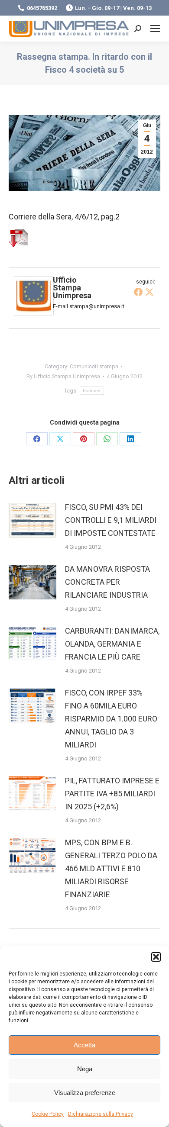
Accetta (84, 1045)
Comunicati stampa (94, 366)
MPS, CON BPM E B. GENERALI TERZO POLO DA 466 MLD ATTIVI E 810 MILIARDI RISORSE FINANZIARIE (111, 868)
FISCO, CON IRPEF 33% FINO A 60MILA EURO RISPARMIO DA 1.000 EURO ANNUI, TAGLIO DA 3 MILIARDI (111, 718)
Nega (84, 1068)
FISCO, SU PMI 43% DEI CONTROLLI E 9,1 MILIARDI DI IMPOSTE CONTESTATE (110, 520)
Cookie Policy (48, 1114)
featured (92, 390)
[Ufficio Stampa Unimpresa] (34, 313)
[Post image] (32, 520)
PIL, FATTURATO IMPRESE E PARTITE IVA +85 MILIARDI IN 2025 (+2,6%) (112, 793)
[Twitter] (149, 292)
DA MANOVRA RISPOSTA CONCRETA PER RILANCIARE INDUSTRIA (107, 581)
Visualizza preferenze (84, 1092)
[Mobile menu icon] (155, 28)
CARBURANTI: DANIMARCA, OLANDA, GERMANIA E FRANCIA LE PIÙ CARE (112, 643)
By (63, 376)
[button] (156, 957)
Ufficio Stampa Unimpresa (72, 287)
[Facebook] (138, 292)
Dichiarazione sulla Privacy (100, 1114)
